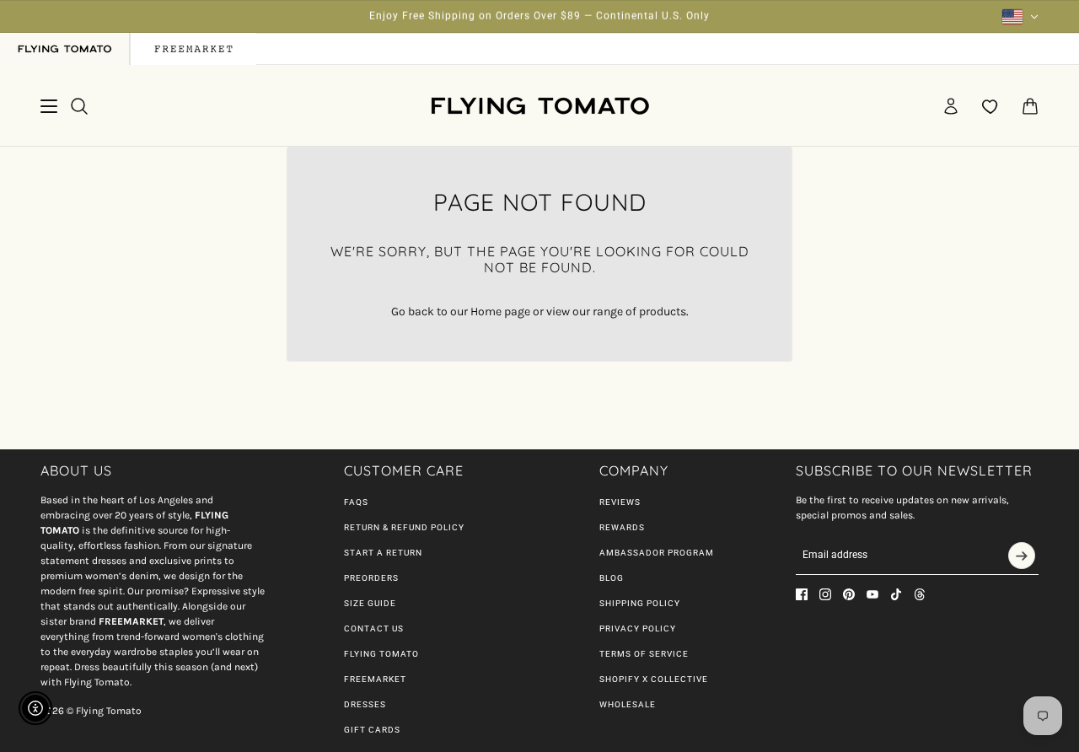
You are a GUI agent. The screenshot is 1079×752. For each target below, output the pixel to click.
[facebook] (801, 594)
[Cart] (1030, 106)
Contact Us (374, 628)
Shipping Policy (639, 603)
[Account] (950, 106)
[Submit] (1021, 555)
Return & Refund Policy (404, 527)
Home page (500, 311)
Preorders (371, 578)
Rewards (622, 527)
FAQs (356, 502)
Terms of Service (644, 653)
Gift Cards (372, 729)
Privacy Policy (637, 628)
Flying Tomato (381, 653)
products (662, 311)
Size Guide (370, 603)
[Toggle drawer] (48, 106)
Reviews (620, 502)
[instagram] (825, 594)
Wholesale (627, 704)
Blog (611, 578)
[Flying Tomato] (539, 105)
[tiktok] (896, 594)
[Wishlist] (990, 106)
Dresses (365, 704)
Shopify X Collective (653, 679)
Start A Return (383, 552)
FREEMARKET (375, 679)
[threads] (919, 594)
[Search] (79, 106)
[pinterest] (849, 594)
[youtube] (872, 594)
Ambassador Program (656, 552)
